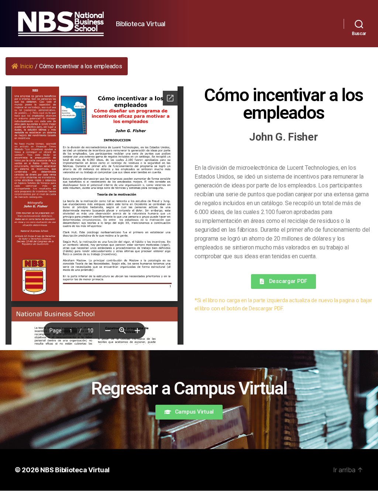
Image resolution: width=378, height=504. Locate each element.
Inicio (26, 66)
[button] (283, 281)
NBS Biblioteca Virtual (75, 470)
